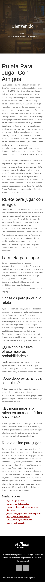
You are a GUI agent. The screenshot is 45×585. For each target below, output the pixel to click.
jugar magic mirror (15, 501)
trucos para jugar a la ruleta (19, 519)
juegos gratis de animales (18, 516)
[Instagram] (26, 568)
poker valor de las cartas (18, 504)
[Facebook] (19, 568)
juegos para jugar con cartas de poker (24, 513)
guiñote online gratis (16, 523)
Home (21, 33)
